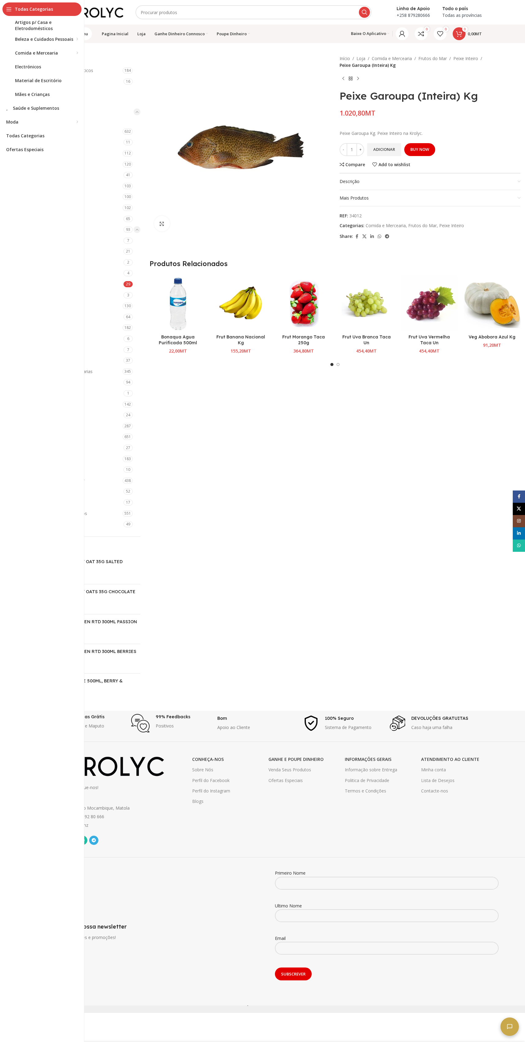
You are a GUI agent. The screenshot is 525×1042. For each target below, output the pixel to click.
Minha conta (433, 770)
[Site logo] (92, 12)
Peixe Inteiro (465, 58)
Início (345, 58)
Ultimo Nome (288, 906)
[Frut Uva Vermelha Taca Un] (429, 303)
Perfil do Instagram (211, 791)
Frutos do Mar (432, 58)
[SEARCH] (364, 12)
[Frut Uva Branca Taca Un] (366, 303)
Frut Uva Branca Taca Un (366, 340)
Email (280, 938)
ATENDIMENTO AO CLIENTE (450, 759)
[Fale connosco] (509, 1026)
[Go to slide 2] (338, 364)
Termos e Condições (365, 791)
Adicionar (384, 149)
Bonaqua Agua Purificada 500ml (178, 340)
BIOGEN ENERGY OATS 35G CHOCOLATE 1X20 (91, 595)
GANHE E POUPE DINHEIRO (296, 759)
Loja (360, 58)
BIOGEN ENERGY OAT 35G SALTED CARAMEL (85, 565)
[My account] (402, 34)
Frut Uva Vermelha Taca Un (429, 340)
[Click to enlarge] (161, 223)
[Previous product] (343, 78)
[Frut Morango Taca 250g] (303, 303)
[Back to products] (350, 78)
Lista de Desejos (438, 780)
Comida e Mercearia (392, 58)
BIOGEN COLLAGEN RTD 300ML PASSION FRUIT (92, 625)
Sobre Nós (202, 770)
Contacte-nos (434, 791)
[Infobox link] (85, 723)
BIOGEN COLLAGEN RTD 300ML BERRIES (92, 651)
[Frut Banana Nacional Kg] (240, 303)
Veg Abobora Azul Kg (492, 337)
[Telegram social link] (387, 236)
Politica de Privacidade (367, 780)
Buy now (419, 149)
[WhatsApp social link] (379, 236)
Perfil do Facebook (211, 780)
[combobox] (253, 12)
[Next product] (358, 78)
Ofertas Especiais (285, 780)
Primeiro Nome (290, 873)
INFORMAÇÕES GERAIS (368, 759)
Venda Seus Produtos (289, 770)
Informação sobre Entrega (371, 770)
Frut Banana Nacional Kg (240, 340)
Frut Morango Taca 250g (303, 340)
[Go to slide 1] (331, 364)
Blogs (198, 801)
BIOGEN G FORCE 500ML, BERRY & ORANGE (85, 684)
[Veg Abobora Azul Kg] (492, 303)
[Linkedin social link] (372, 236)
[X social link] (364, 236)
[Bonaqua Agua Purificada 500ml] (178, 303)
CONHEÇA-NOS (208, 759)
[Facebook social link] (356, 236)
